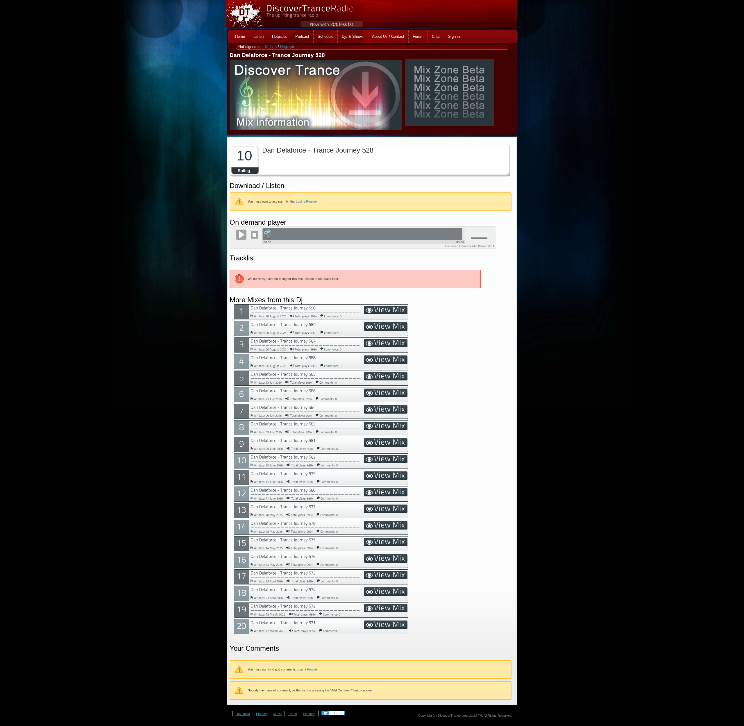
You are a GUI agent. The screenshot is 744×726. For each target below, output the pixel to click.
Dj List (277, 714)
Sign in (271, 46)
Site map (309, 714)
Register (287, 46)
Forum (292, 714)
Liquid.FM (475, 715)
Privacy (261, 714)
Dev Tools (243, 714)
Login (299, 201)
